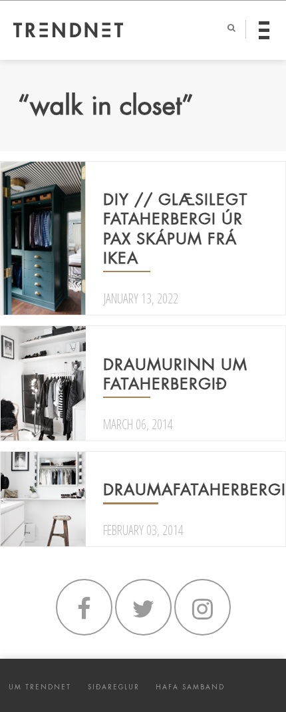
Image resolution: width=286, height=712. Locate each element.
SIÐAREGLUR (114, 687)
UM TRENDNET (40, 687)
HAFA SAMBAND (190, 687)
